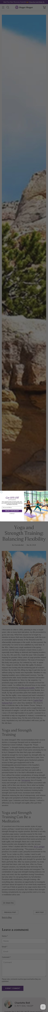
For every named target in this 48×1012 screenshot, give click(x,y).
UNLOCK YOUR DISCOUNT (12, 510)
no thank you (12, 513)
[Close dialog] (1, 492)
